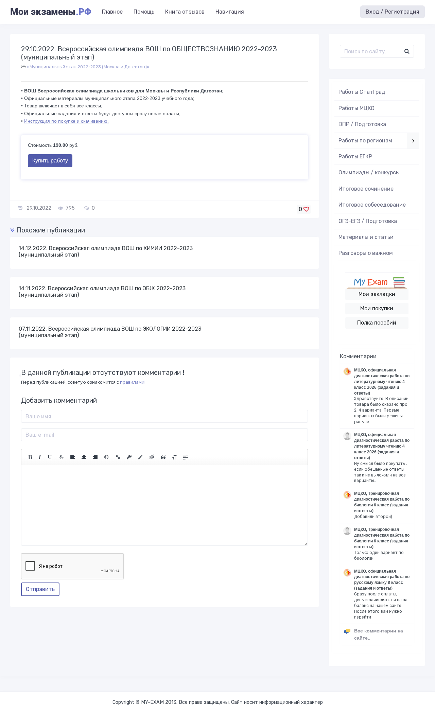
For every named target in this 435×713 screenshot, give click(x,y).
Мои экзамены (50, 11)
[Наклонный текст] (40, 457)
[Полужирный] (30, 457)
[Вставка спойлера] (185, 457)
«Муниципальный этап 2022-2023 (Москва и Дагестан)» (88, 66)
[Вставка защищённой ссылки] (129, 457)
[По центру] (84, 457)
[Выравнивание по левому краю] (73, 457)
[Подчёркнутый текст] (50, 457)
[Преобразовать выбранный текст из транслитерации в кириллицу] (174, 457)
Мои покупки (376, 308)
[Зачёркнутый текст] (61, 457)
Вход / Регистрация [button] (392, 11)
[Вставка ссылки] (118, 457)
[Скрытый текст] (152, 457)
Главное (112, 11)
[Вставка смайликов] (106, 457)
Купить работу (50, 160)
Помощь (144, 11)
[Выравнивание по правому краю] (95, 457)
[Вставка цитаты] (163, 457)
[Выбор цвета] (140, 457)
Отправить (40, 589)
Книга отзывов (185, 11)
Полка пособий (376, 322)
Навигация (229, 11)
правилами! (132, 382)
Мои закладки (377, 294)
